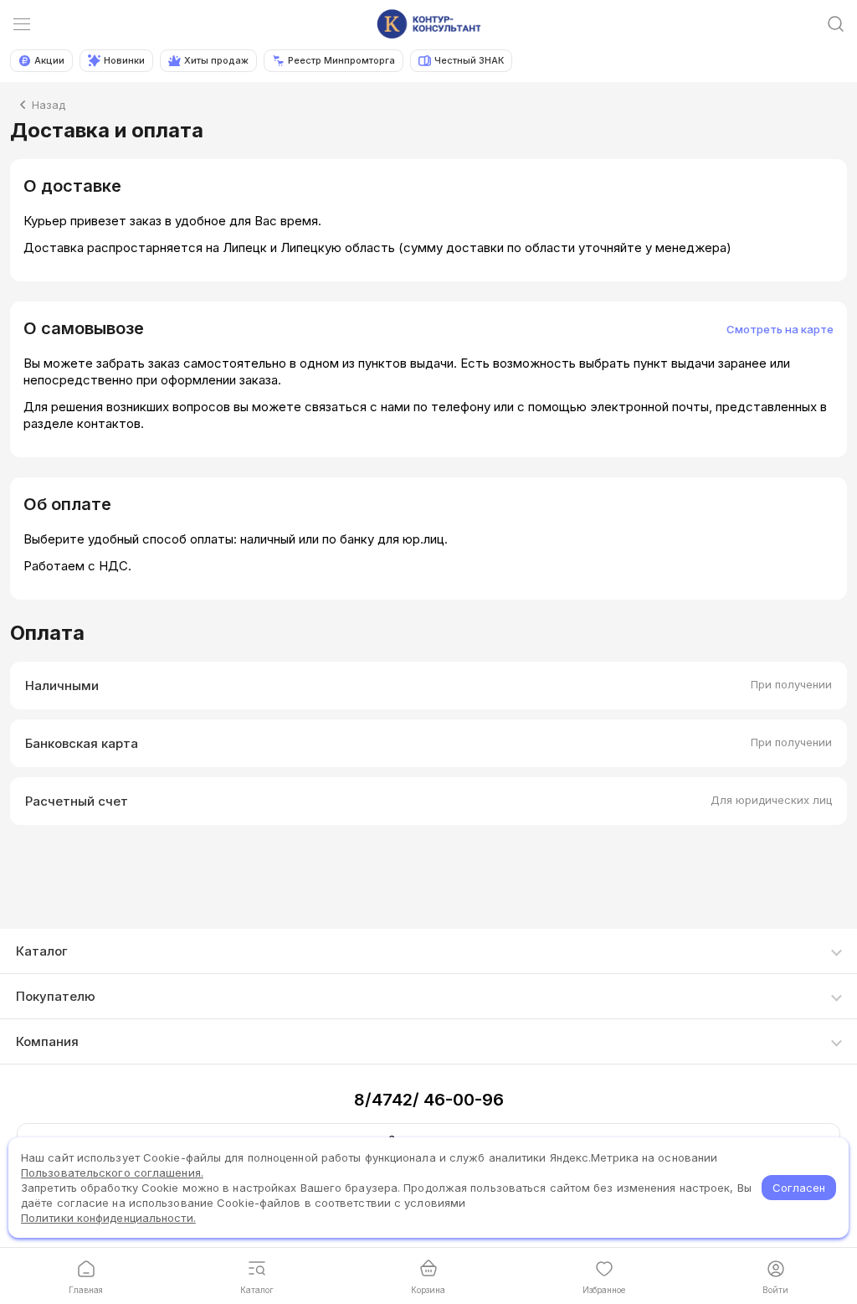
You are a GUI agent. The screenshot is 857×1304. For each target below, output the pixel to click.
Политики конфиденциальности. (108, 1217)
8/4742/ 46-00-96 (429, 1100)
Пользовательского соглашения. (112, 1172)
